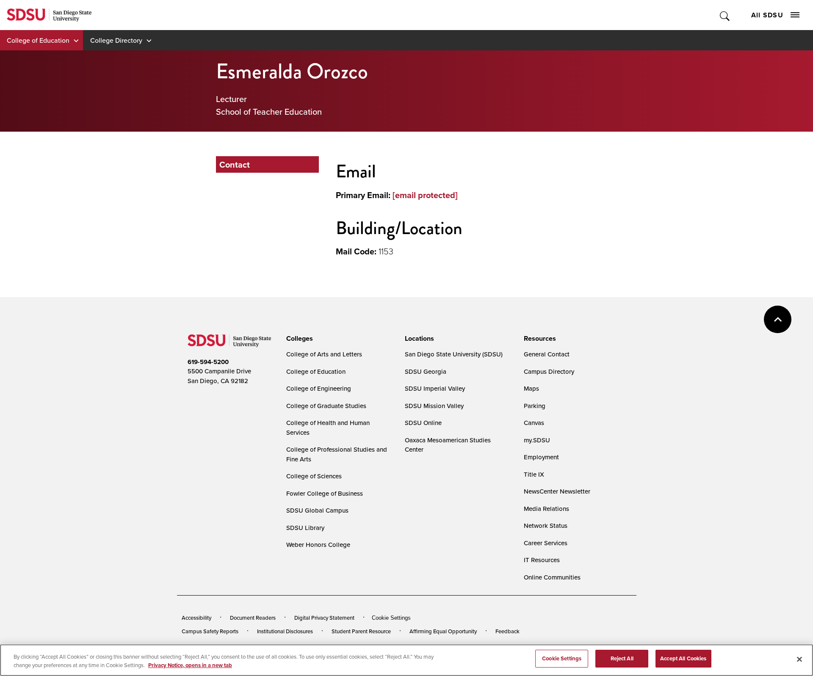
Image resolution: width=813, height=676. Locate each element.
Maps (531, 388)
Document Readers (253, 617)
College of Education (38, 40)
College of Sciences (314, 476)
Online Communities (552, 577)
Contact (234, 164)
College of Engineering (318, 388)
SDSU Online (423, 422)
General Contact (547, 354)
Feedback (507, 631)
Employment (541, 457)
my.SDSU (537, 440)
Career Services (545, 542)
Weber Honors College (318, 544)
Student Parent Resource (361, 631)
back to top (777, 319)
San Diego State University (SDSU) (454, 354)
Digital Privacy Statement (324, 617)
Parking (534, 405)
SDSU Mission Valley (434, 405)
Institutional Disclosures (285, 631)
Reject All (622, 658)
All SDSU (767, 15)
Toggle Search (725, 15)
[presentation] (298, 338)
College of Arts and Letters (324, 354)
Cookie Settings (391, 618)
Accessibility (196, 617)
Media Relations (546, 508)
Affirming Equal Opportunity (443, 631)
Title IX (534, 474)
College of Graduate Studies (326, 405)
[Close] (799, 659)
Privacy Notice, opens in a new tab (190, 665)
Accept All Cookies (683, 658)
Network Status (545, 525)
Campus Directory (549, 371)
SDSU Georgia (425, 371)
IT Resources (542, 559)
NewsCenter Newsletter (557, 491)
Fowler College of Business (324, 493)
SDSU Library (305, 527)
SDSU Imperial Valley (435, 388)
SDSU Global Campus (317, 510)
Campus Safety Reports (210, 631)
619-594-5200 (208, 362)
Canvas (534, 422)
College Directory (116, 40)
